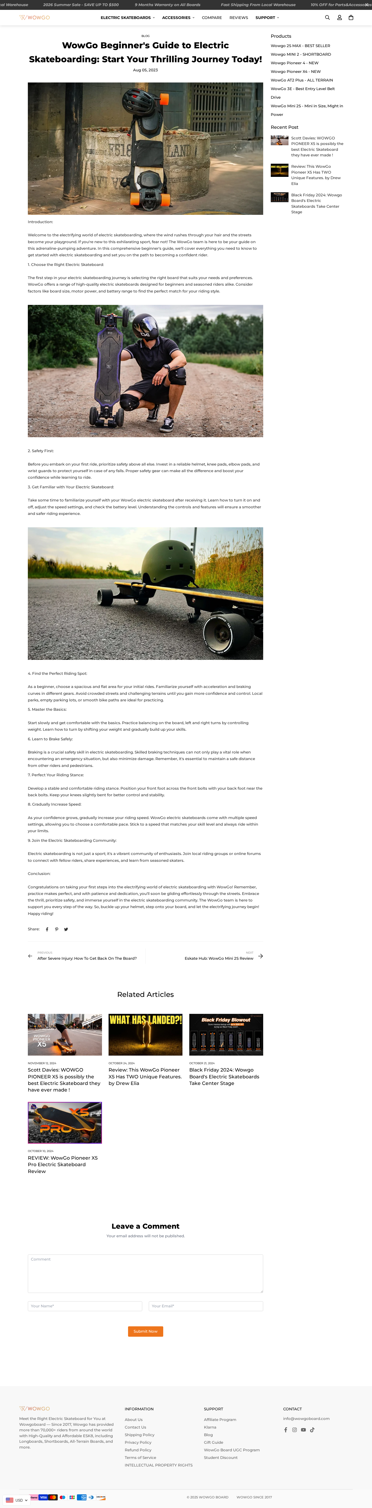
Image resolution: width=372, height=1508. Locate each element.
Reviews (239, 17)
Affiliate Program (220, 1419)
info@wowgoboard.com (306, 1418)
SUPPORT (265, 17)
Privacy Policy (138, 1442)
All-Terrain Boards (87, 1441)
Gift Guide (213, 1442)
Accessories (176, 17)
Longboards (31, 1441)
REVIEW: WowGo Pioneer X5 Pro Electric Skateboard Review (63, 1164)
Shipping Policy (139, 1434)
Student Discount (221, 1457)
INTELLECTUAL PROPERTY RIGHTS (159, 1465)
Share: (33, 929)
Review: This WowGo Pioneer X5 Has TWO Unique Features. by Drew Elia (145, 1076)
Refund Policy (138, 1450)
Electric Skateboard (67, 1418)
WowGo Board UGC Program (232, 1450)
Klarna (210, 1427)
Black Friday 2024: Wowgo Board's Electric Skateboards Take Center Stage (224, 1076)
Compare (212, 17)
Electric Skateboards (126, 17)
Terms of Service (140, 1457)
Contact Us (135, 1427)
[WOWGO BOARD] (34, 17)
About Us (134, 1419)
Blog (145, 36)
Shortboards (56, 1441)
